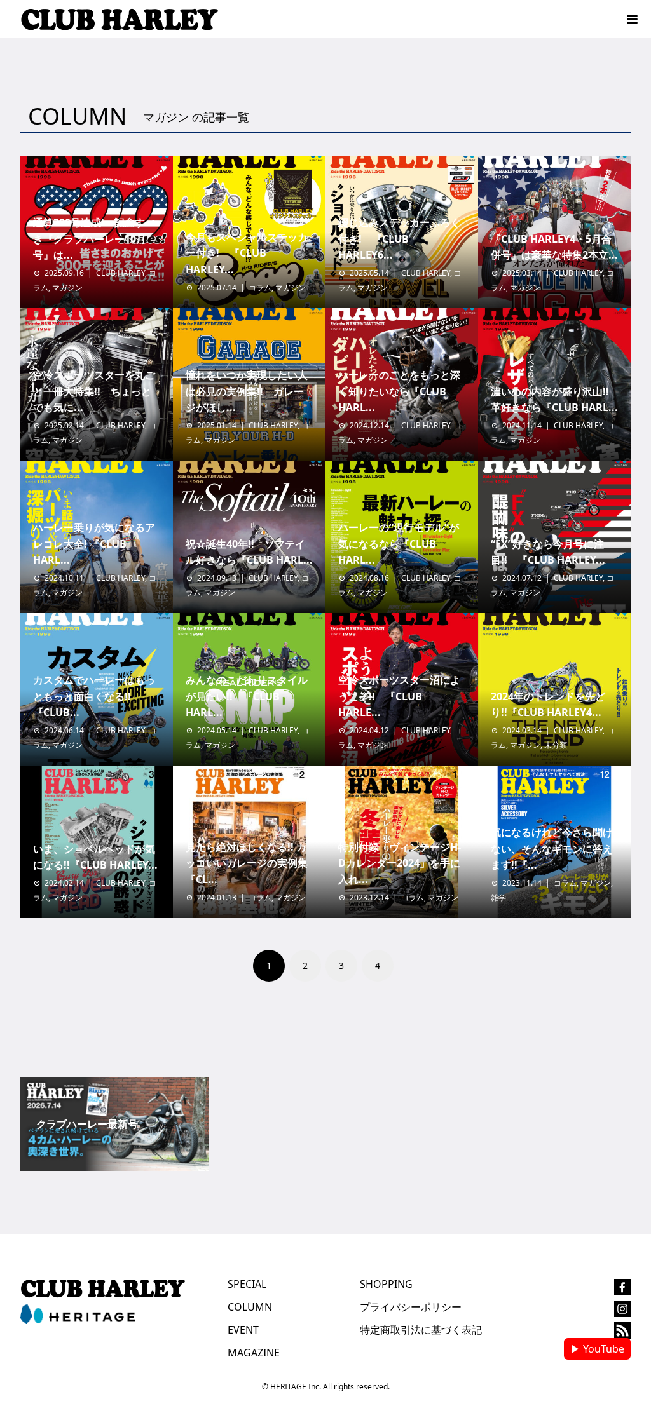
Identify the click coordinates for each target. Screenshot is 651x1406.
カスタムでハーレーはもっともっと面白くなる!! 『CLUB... (94, 696)
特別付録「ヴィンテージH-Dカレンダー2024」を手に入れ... (399, 863)
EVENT (243, 1330)
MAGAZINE (254, 1353)
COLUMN (250, 1307)
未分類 (555, 745)
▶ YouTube (597, 1349)
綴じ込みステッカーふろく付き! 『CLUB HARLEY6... (399, 238)
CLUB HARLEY (120, 272)
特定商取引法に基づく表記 (421, 1330)
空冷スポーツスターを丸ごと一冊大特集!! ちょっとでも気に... (94, 391)
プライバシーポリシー (411, 1307)
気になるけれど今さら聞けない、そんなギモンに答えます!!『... (552, 848)
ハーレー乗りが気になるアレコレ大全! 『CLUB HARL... (94, 543)
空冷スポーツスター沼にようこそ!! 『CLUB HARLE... (399, 696)
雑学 (498, 897)
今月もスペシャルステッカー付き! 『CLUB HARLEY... (247, 253)
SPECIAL (247, 1284)
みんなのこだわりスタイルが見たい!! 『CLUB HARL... (247, 696)
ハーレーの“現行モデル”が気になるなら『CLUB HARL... (398, 543)
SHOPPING (386, 1284)
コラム (260, 287)
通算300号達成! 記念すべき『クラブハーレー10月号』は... (94, 238)
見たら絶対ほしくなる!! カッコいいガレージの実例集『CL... (247, 863)
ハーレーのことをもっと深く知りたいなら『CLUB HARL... (399, 391)
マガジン (67, 287)
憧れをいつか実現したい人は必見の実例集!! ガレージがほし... (247, 391)
